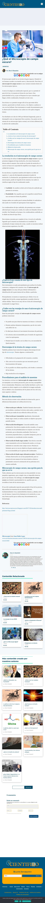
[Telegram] (24, 75)
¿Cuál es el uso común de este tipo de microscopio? (22, 136)
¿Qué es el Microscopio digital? (10, 641)
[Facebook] (15, 75)
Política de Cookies (35, 892)
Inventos (6, 66)
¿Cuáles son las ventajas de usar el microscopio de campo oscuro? (23, 139)
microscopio (10, 352)
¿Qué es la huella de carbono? (11, 752)
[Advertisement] (22, 17)
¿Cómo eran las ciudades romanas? (11, 596)
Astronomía (19, 888)
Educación (17, 886)
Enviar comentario (34, 816)
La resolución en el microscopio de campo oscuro (21, 134)
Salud (11, 886)
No (20, 901)
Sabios (26, 622)
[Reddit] (26, 75)
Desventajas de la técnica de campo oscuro (19, 142)
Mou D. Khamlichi (13, 70)
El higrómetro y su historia (31, 643)
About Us (15, 892)
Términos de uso (24, 892)
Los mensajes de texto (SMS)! (10, 619)
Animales (38, 886)
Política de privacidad (22, 894)
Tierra (28, 886)
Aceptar (16, 901)
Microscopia (6, 536)
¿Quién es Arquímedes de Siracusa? (33, 620)
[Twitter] (17, 75)
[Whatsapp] (22, 75)
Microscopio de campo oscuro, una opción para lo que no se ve (24, 150)
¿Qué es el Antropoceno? (31, 728)
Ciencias (4, 886)
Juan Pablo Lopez (19, 536)
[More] (29, 75)
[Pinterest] (19, 75)
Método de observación (14, 147)
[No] (43, 899)
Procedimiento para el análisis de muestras (19, 145)
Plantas (33, 886)
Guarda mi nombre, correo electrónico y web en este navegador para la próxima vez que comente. (14, 813)
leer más (5, 599)
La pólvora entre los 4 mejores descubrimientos (32, 597)
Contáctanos (7, 892)
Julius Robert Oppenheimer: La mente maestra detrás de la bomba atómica (11, 776)
